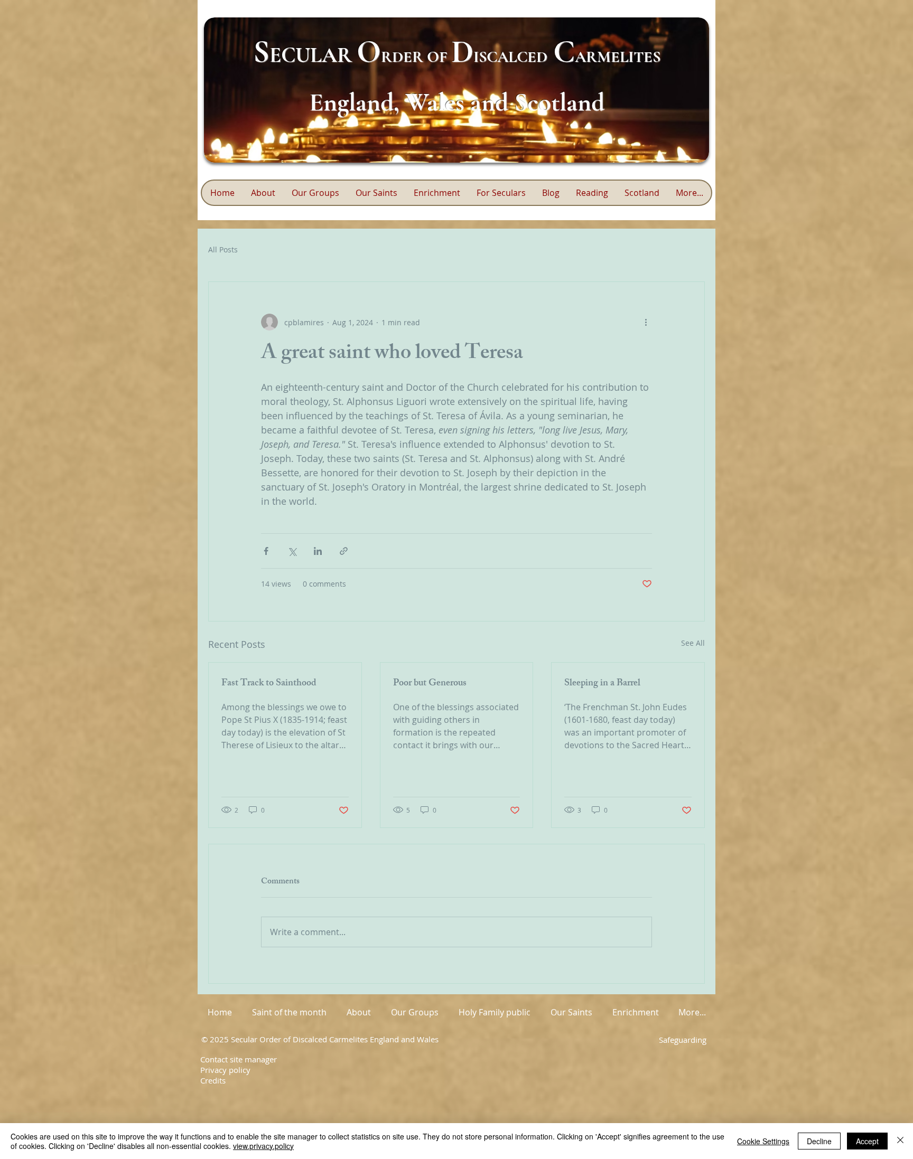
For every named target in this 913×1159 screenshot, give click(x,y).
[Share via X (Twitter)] (292, 551)
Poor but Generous (430, 683)
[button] (436, 193)
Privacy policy (225, 1069)
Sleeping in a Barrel (602, 683)
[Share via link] (344, 551)
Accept (867, 1141)
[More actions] (645, 322)
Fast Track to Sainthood (268, 683)
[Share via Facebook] (266, 551)
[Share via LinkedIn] (318, 551)
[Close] (900, 1141)
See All (693, 643)
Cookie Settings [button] (763, 1141)
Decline (819, 1141)
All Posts (223, 249)
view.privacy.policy (263, 1146)
